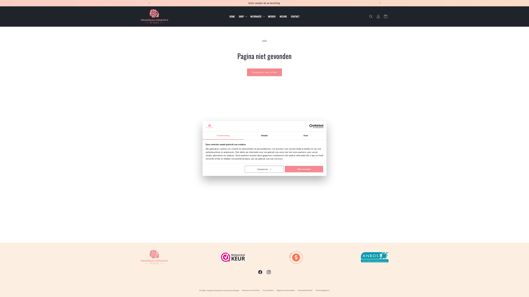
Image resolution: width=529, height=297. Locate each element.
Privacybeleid (268, 290)
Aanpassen (262, 169)
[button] (242, 16)
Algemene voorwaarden (286, 290)
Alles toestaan (304, 169)
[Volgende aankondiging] (380, 3)
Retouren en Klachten (251, 290)
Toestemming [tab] (223, 135)
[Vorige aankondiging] (149, 3)
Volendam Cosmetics (215, 290)
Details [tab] (264, 135)
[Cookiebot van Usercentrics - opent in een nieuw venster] (311, 126)
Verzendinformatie (305, 290)
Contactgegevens (323, 290)
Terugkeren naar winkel (264, 72)
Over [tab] (305, 135)
